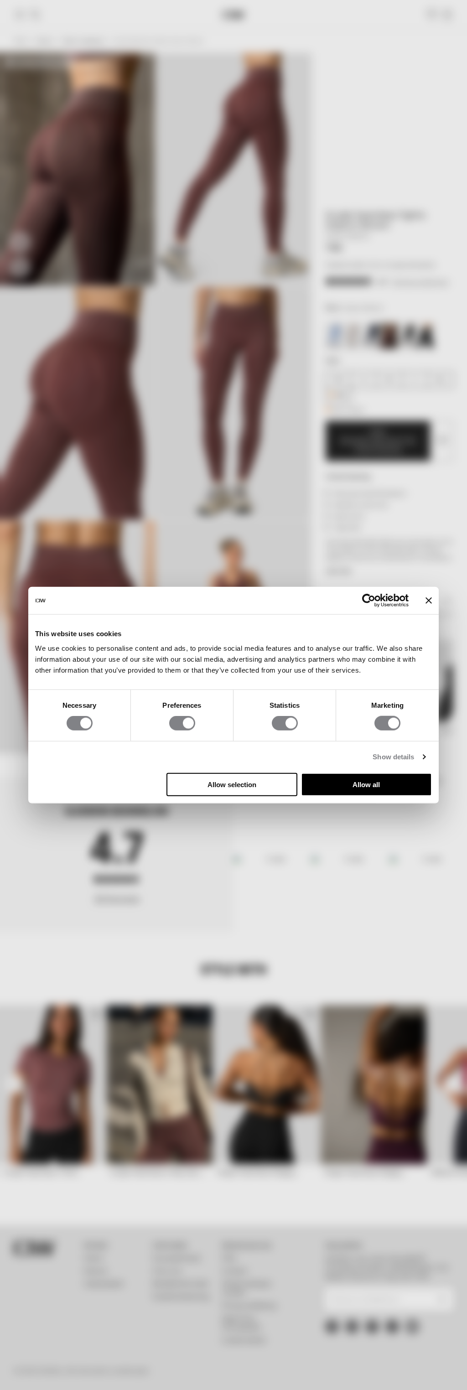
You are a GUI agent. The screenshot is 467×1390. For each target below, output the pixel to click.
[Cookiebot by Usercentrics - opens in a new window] (369, 600)
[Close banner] (428, 600)
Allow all (366, 784)
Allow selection (232, 784)
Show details (393, 757)
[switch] (182, 723)
